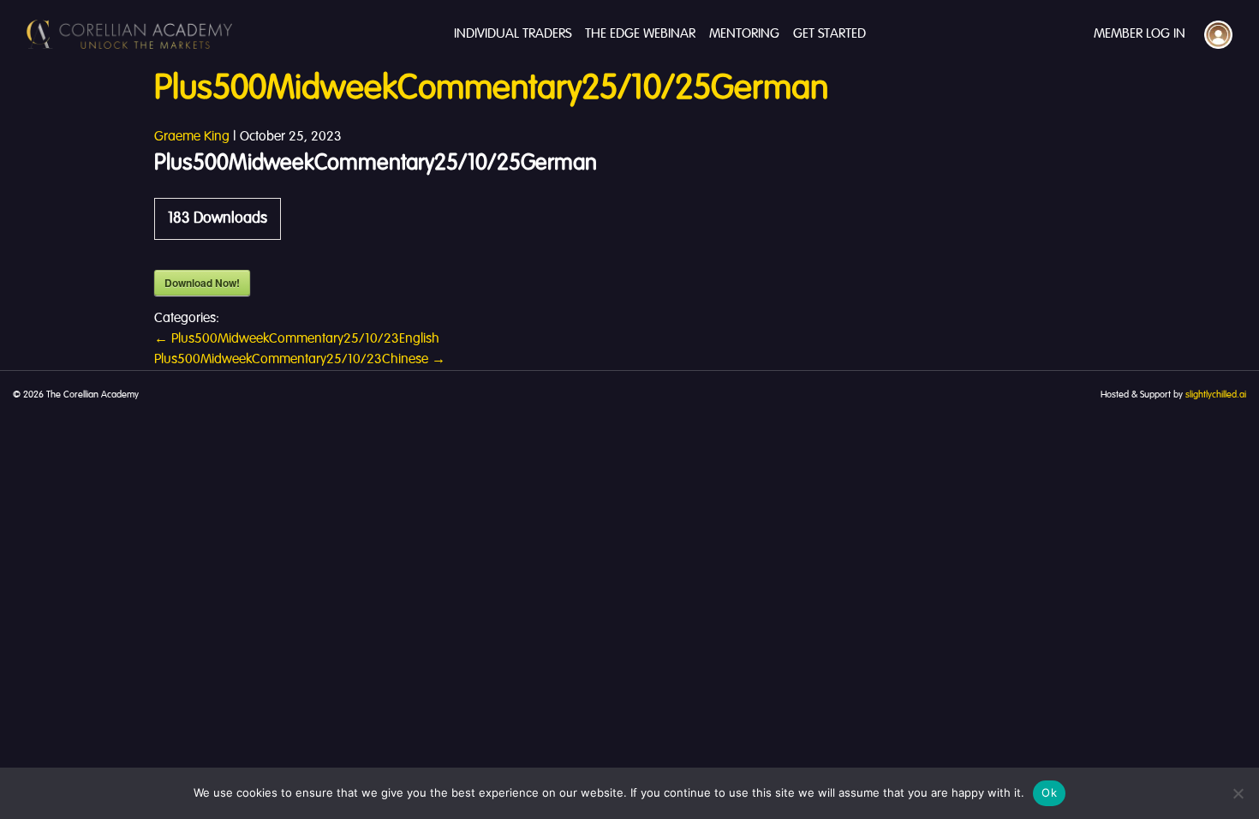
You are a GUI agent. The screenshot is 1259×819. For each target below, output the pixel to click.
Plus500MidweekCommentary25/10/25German (491, 89)
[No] (1237, 793)
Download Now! (202, 282)
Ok (1049, 792)
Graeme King (192, 137)
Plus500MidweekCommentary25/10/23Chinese (299, 360)
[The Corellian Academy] (129, 34)
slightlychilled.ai (1215, 395)
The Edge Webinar (640, 34)
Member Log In (1139, 34)
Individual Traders (512, 34)
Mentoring (744, 34)
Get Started (829, 34)
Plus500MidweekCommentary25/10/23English (296, 339)
